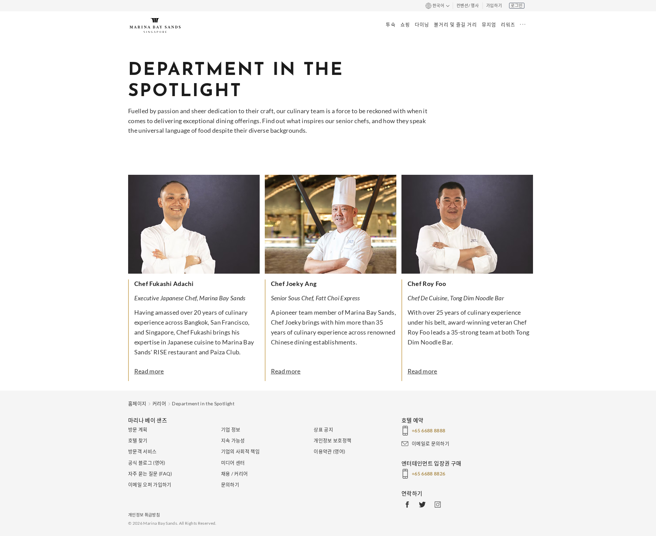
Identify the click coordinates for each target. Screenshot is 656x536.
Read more (149, 371)
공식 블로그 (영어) (146, 463)
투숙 (390, 24)
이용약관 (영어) (329, 451)
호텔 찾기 (138, 440)
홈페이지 (137, 403)
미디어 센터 (233, 463)
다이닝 (422, 24)
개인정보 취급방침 (144, 515)
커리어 (159, 403)
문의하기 (230, 484)
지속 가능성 (233, 440)
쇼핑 (405, 24)
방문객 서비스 (142, 451)
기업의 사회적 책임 (240, 451)
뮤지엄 (489, 24)
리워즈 (508, 24)
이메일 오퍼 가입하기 (150, 484)
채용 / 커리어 (234, 473)
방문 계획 (138, 429)
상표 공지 (323, 429)
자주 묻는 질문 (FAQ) (150, 473)
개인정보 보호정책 (332, 440)
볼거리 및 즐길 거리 (455, 24)
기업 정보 (231, 429)
